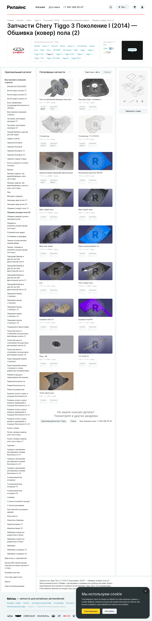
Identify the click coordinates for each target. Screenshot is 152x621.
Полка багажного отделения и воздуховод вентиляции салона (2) (17, 343)
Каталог (40, 7)
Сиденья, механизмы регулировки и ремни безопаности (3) (16, 470)
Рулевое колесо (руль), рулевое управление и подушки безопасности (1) (18, 403)
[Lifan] (59, 616)
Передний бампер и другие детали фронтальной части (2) (16, 287)
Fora (36, 50)
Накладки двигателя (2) (17, 204)
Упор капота (12, 516)
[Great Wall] (53, 616)
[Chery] (10, 616)
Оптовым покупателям (41, 603)
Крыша (10, 169)
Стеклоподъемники (15, 505)
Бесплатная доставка (16, 606)
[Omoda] (29, 616)
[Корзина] (134, 7)
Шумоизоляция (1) (15, 524)
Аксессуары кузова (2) (17, 94)
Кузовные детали (12, 572)
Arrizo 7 (46, 46)
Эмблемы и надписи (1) (17, 550)
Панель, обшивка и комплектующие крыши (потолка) (17, 249)
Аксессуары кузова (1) (16, 90)
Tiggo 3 (49, 54)
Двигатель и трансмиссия (16, 558)
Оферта (31, 606)
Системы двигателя (13, 577)
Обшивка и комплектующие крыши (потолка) (17, 225)
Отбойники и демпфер (16, 236)
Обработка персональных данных (51, 606)
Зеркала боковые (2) (16, 155)
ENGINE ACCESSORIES (16, 86)
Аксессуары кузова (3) (17, 98)
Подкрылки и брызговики (18, 327)
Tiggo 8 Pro (76, 58)
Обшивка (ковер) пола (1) (18, 208)
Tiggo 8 (65, 58)
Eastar (92, 46)
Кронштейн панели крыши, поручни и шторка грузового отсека (17, 565)
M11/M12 (57, 50)
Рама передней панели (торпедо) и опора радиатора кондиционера (18, 368)
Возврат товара (14, 603)
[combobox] (110, 7)
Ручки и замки (13, 428)
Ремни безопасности (16, 381)
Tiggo (82, 50)
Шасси (7, 581)
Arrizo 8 (54, 46)
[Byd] (66, 616)
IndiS (42, 50)
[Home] (16, 7)
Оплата (26, 603)
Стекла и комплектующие (18, 501)
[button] (132, 50)
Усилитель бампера (15, 520)
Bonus (62, 46)
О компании (59, 603)
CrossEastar (82, 46)
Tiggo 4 (59, 54)
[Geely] (18, 616)
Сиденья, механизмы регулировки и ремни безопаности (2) (16, 461)
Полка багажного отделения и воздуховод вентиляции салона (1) (17, 333)
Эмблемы (11, 545)
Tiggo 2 (90, 50)
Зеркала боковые (14, 143)
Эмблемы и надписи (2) (17, 554)
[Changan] (73, 616)
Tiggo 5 (80, 54)
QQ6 (76, 50)
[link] (28, 20)
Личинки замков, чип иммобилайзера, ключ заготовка (16, 176)
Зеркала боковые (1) (16, 151)
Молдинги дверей (14, 196)
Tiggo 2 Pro (39, 54)
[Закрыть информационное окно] (145, 591)
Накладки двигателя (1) (17, 200)
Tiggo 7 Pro (39, 58)
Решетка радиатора (15, 389)
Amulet (37, 46)
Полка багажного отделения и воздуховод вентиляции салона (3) (17, 352)
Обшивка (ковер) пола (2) (18, 212)
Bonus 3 (71, 46)
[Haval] (43, 616)
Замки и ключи (13, 138)
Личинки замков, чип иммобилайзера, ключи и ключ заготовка (17, 185)
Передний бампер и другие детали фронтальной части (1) (16, 277)
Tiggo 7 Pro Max (53, 58)
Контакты (70, 603)
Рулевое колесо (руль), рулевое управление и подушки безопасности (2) (18, 412)
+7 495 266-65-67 (73, 7)
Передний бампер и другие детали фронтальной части (15, 259)
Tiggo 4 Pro (69, 54)
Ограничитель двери (16, 232)
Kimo (49, 50)
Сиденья (10, 445)
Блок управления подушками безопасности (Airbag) (18, 105)
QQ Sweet (67, 50)
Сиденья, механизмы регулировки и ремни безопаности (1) (16, 452)
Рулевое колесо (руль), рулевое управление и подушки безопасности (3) (18, 421)
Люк (9, 192)
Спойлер (10, 497)
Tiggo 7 (89, 54)
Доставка (54, 7)
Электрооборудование (14, 586)
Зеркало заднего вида (16, 159)
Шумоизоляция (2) (15, 528)
